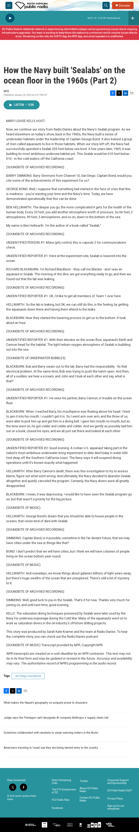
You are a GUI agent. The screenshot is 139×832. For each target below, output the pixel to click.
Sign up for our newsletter (115, 807)
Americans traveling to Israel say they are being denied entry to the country (51, 747)
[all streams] (133, 18)
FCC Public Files (60, 800)
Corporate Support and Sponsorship (118, 781)
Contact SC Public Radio (90, 799)
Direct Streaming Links (61, 781)
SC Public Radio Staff (119, 790)
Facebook (57, 808)
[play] (10, 18)
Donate (124, 5)
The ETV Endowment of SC (64, 791)
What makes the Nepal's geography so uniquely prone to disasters (45, 702)
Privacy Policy (115, 798)
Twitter (84, 781)
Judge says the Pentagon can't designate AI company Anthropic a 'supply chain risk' (56, 717)
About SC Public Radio (89, 790)
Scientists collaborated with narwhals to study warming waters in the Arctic (51, 732)
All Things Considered (28, 676)
